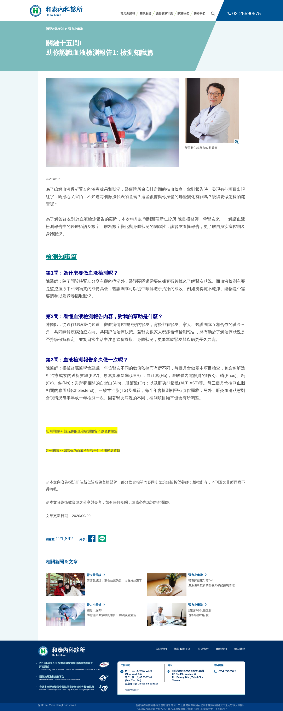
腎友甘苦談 (94, 574)
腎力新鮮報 (128, 13)
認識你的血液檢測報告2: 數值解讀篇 (90, 431)
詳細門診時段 (132, 690)
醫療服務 (145, 13)
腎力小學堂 (75, 28)
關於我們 (183, 13)
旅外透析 (203, 648)
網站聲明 (239, 648)
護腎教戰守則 (164, 13)
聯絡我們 (199, 13)
